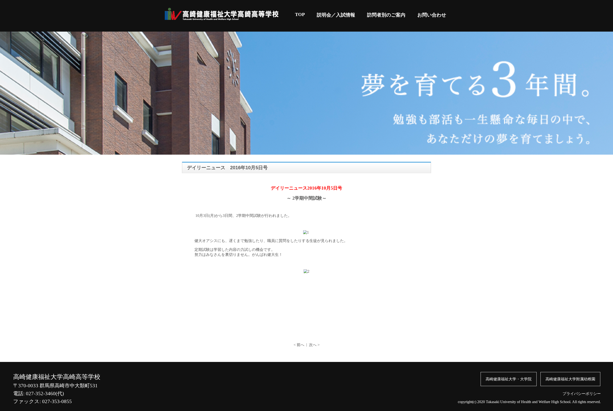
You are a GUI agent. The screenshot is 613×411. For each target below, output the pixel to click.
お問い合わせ (431, 14)
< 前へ (299, 345)
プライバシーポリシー (581, 394)
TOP (300, 14)
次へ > (314, 345)
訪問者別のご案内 (386, 14)
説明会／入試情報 (336, 14)
